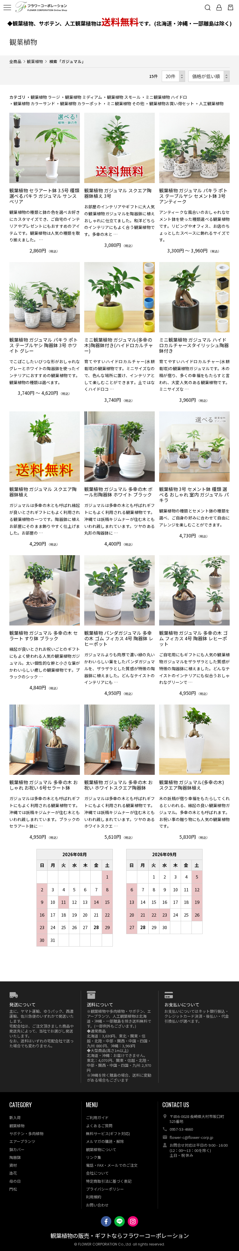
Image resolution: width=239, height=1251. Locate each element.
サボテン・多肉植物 (26, 1133)
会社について (97, 1173)
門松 (13, 1189)
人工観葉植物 (211, 103)
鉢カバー (16, 1149)
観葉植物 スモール (123, 97)
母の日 (15, 1181)
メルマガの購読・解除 (105, 1141)
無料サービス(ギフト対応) (108, 1133)
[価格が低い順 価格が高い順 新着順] (209, 76)
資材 (13, 1165)
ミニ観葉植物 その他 (125, 103)
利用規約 (93, 1197)
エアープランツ (22, 1141)
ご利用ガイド (97, 1117)
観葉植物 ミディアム (83, 97)
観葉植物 (35, 61)
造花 (13, 1173)
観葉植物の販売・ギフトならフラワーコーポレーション (119, 1236)
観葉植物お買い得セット (171, 103)
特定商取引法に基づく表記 (108, 1181)
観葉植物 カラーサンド (34, 103)
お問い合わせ (97, 1205)
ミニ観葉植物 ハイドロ (166, 97)
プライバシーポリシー (105, 1189)
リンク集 (93, 1157)
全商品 (15, 61)
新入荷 (15, 1117)
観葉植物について (101, 1149)
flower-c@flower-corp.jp (191, 1137)
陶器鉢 (15, 1157)
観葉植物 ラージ (45, 97)
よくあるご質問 (99, 1125)
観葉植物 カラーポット (81, 103)
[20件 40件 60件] (173, 76)
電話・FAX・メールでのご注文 (112, 1165)
